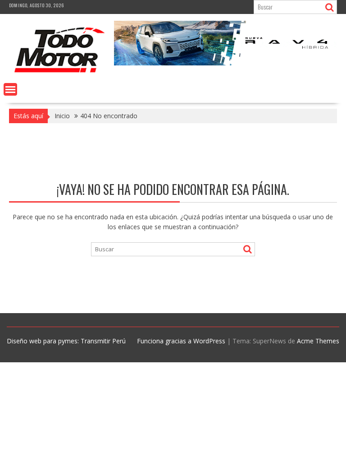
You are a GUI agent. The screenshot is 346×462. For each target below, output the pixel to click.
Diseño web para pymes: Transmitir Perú (66, 341)
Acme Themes (318, 341)
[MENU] (10, 89)
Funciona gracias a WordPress (181, 341)
